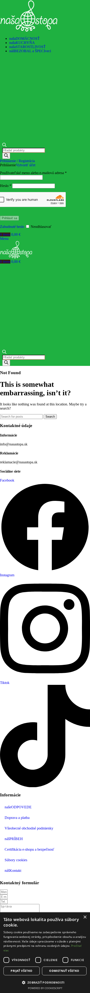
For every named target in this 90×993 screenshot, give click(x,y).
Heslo (5, 186)
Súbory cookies (16, 860)
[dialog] (45, 952)
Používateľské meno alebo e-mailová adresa (33, 173)
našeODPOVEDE (18, 807)
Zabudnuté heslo (12, 227)
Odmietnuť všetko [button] (64, 971)
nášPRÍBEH (14, 839)
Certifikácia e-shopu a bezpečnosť (29, 849)
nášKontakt (13, 870)
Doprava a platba (17, 818)
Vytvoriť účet (25, 165)
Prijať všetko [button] (21, 971)
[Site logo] (29, 31)
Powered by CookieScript (45, 988)
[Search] (6, 156)
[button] (45, 982)
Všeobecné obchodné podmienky (29, 828)
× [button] (85, 917)
